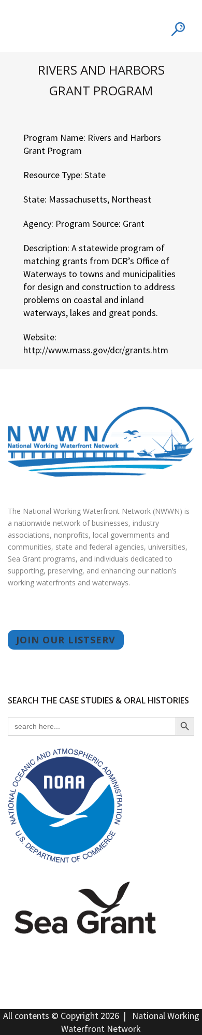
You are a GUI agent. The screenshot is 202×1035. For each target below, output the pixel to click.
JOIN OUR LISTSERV (66, 640)
